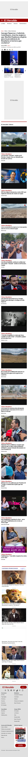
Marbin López (3, 230)
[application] (14, 58)
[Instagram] (11, 690)
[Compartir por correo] (7, 50)
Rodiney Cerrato (4, 340)
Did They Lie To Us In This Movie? (10, 679)
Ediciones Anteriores (20, 745)
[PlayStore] (20, 690)
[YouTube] (14, 690)
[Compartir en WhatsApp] (2, 50)
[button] (9, 73)
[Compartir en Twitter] (10, 50)
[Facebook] (5, 690)
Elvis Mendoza (4, 303)
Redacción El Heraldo (5, 524)
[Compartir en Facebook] (5, 50)
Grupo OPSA (6, 45)
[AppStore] (22, 690)
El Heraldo (3, 160)
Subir (23, 687)
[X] (8, 690)
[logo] (9, 687)
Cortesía (2, 267)
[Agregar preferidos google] (12, 50)
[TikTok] (17, 690)
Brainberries (14, 588)
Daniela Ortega (4, 195)
